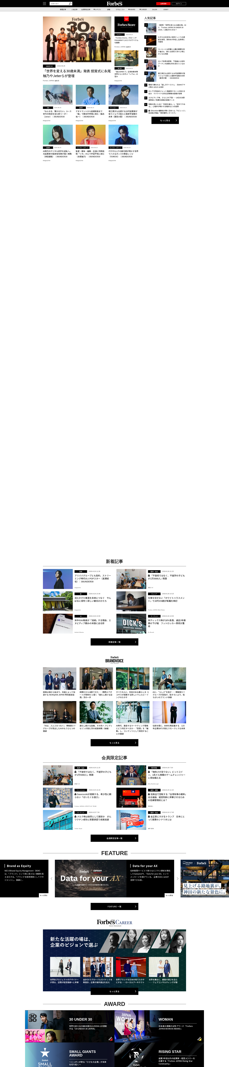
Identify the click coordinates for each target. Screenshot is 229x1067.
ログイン (179, 4)
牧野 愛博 (151, 828)
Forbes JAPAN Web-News (156, 610)
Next (177, 878)
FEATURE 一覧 (114, 906)
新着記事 (63, 9)
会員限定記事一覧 (114, 838)
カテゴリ (98, 9)
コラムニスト (120, 9)
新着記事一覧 (115, 641)
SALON (154, 9)
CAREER (144, 9)
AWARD (132, 9)
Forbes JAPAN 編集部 (51, 81)
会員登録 (163, 4)
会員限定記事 (85, 9)
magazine (118, 81)
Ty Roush (151, 632)
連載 (108, 9)
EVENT (166, 9)
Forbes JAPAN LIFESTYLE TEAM (85, 806)
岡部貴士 (150, 806)
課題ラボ (150, 587)
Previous (52, 878)
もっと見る (165, 120)
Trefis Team (78, 828)
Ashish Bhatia (79, 632)
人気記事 (74, 9)
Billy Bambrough (153, 784)
